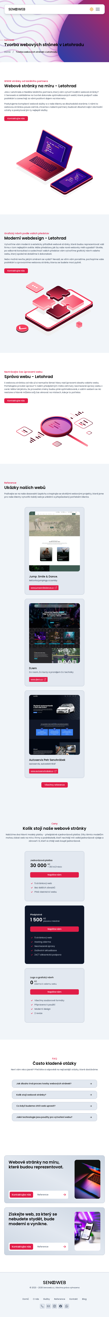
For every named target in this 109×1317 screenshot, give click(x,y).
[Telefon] (42, 1306)
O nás (36, 1299)
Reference (42, 1194)
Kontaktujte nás (16, 118)
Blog (84, 1299)
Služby (46, 1299)
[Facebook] (60, 1306)
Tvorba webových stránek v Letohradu (36, 51)
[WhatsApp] (66, 1306)
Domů (7, 51)
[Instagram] (54, 1306)
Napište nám (54, 874)
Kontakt (73, 1299)
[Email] (48, 1306)
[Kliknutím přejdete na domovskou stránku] (17, 9)
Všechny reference (55, 784)
